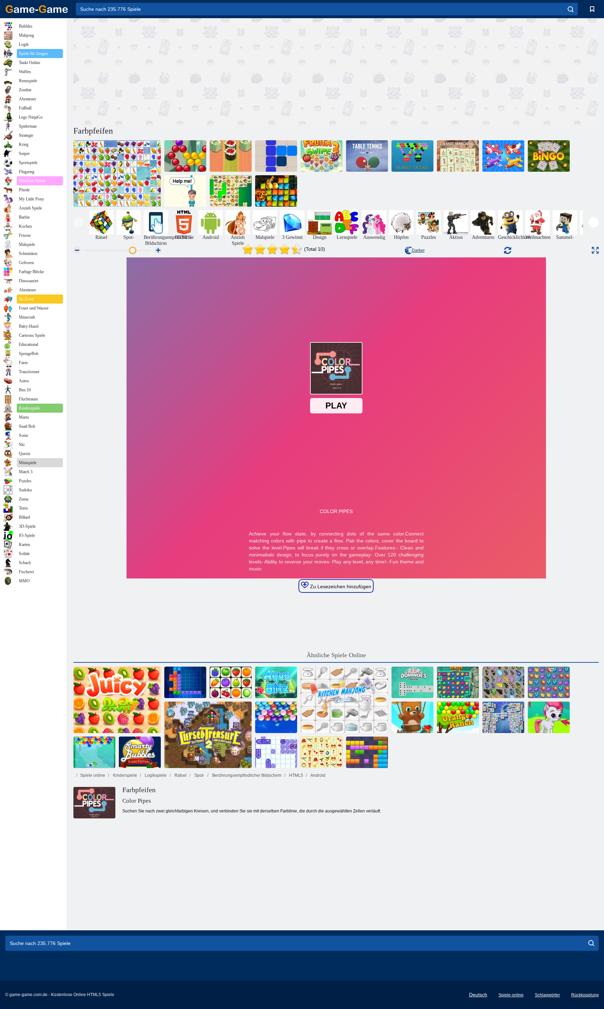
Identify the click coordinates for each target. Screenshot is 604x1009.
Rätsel (180, 775)
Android (317, 775)
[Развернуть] (595, 250)
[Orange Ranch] (458, 717)
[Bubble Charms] (94, 752)
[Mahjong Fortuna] (503, 717)
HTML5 (295, 775)
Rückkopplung (585, 995)
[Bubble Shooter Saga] (185, 156)
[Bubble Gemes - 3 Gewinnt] (549, 717)
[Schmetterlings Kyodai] (503, 682)
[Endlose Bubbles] (276, 717)
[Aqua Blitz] (276, 682)
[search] (570, 9)
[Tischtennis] (367, 156)
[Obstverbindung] (117, 173)
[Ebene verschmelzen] (503, 156)
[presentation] (78, 222)
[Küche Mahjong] (344, 700)
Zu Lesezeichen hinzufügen (340, 586)
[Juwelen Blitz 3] (458, 682)
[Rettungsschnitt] (185, 191)
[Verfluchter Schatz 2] (208, 735)
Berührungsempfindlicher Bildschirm (246, 775)
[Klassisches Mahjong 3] (458, 156)
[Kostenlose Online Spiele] (36, 9)
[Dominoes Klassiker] (412, 682)
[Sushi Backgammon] (231, 156)
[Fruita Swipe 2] (322, 156)
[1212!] (276, 156)
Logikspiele (155, 775)
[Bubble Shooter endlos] (412, 717)
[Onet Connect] (231, 682)
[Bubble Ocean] (412, 156)
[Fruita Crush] (549, 682)
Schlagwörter (547, 995)
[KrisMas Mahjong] (322, 752)
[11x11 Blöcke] (367, 752)
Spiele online (92, 775)
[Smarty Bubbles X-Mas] (140, 752)
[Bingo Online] (549, 156)
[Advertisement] (205, 71)
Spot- (198, 775)
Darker (418, 250)
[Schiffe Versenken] (276, 752)
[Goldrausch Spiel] (276, 191)
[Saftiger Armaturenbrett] (117, 700)
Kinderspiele (124, 775)
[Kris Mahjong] (231, 191)
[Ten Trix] (185, 682)
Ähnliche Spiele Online (336, 655)
